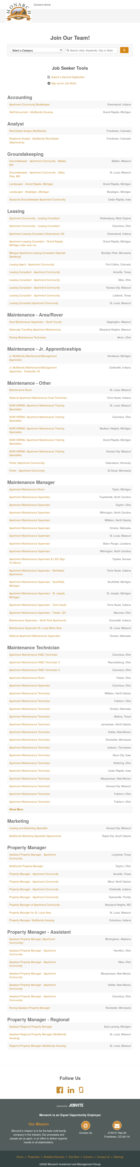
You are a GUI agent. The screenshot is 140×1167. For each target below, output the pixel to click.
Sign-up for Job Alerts (63, 83)
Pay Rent (74, 1157)
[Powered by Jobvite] (70, 1105)
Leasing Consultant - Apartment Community (34, 272)
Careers (88, 1157)
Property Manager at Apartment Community (34, 904)
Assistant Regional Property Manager (30, 1026)
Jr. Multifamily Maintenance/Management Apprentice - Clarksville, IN (33, 369)
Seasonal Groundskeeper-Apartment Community (37, 199)
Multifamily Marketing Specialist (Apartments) (35, 836)
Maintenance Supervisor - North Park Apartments (37, 620)
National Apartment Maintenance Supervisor (34, 636)
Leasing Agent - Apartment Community (31, 264)
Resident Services (54, 1157)
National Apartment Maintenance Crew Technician (38, 398)
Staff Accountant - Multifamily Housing (31, 112)
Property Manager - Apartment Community (34, 874)
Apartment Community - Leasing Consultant (34, 218)
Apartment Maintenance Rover (27, 489)
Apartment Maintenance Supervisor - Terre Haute (37, 605)
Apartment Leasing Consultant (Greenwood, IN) (36, 234)
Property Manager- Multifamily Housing (31, 920)
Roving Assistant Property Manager (29, 1008)
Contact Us (85, 1133)
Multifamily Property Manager (26, 866)
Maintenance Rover (20, 390)
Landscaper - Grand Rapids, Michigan (31, 184)
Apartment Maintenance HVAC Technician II (34, 662)
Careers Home (42, 4)
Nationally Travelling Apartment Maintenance (35, 329)
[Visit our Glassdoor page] (81, 1091)
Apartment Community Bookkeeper (29, 104)
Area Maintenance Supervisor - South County (35, 322)
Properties (34, 1157)
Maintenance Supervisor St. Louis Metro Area (35, 628)
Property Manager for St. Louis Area (30, 912)
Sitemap (118, 1157)
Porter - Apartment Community (27, 470)
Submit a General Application (67, 77)
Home (20, 1157)
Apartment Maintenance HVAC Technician (33, 654)
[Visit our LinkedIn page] (71, 1091)
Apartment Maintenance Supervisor (29, 497)
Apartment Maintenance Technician (29, 693)
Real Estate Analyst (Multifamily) (27, 131)
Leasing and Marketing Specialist (28, 828)
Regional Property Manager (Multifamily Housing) (37, 1046)
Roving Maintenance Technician (27, 337)
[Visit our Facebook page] (60, 1091)
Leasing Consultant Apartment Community (33, 303)
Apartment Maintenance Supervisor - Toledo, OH (37, 612)
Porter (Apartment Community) (27, 463)
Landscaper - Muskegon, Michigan (29, 192)
